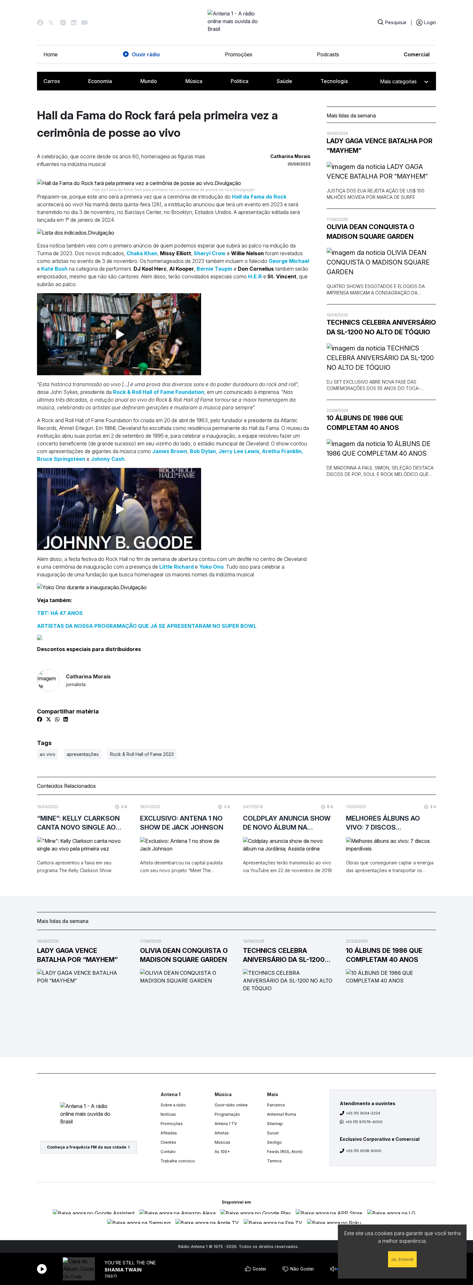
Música (193, 81)
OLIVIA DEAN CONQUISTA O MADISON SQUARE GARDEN (370, 231)
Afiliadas (169, 1133)
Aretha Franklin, (282, 451)
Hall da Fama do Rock (259, 196)
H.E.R (255, 276)
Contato (168, 1151)
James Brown (169, 451)
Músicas (222, 1142)
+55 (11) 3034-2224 (363, 1113)
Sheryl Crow (210, 253)
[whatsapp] (57, 719)
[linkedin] (65, 719)
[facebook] (39, 719)
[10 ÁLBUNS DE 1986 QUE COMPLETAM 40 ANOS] (381, 448)
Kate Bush (54, 268)
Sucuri (273, 1133)
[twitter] (48, 719)
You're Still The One (130, 1262)
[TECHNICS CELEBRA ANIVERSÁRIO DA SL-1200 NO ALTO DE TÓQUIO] (381, 357)
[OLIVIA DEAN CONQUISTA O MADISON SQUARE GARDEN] (381, 262)
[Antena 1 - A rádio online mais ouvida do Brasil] (236, 22)
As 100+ (222, 1151)
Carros (51, 81)
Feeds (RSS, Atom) (284, 1151)
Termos (274, 1161)
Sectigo (274, 1142)
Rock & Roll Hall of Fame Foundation (158, 392)
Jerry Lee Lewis (238, 451)
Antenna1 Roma (281, 1114)
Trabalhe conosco (178, 1161)
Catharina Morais (88, 680)
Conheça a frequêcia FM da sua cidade (86, 1147)
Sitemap (275, 1123)
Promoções (238, 54)
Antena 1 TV (226, 1123)
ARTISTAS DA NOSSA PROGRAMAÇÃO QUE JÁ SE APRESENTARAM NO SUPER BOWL (146, 626)
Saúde (284, 81)
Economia (100, 81)
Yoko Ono (211, 566)
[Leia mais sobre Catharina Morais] (48, 680)
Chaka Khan (141, 253)
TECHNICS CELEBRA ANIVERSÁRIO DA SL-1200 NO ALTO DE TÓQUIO (381, 327)
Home (50, 54)
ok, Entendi (402, 1259)
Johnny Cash (108, 459)
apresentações (83, 754)
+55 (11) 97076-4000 (364, 1122)
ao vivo (47, 754)
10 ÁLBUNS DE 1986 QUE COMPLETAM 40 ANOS (365, 423)
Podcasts (328, 54)
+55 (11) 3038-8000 (363, 1151)
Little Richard (176, 566)
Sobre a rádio (173, 1105)
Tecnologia (334, 81)
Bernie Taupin (214, 268)
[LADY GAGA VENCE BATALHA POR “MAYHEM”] (381, 171)
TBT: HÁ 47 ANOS (60, 613)
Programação (227, 1114)
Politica (239, 81)
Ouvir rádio (146, 54)
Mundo (148, 81)
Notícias (168, 1114)
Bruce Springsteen (61, 459)
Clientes (168, 1142)
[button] (40, 22)
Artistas (222, 1133)
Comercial (417, 54)
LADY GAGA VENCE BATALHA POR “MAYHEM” (379, 145)
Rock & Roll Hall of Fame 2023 (142, 754)
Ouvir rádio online (231, 1105)
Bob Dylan (203, 451)
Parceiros (276, 1105)
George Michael (289, 261)
